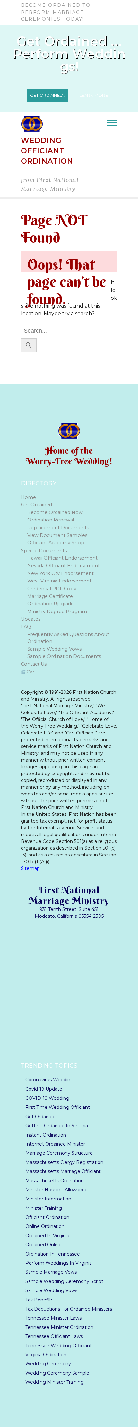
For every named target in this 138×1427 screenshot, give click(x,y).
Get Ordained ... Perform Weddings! (69, 53)
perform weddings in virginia (58, 1263)
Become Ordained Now (55, 512)
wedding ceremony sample (57, 1373)
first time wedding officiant (57, 1107)
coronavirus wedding (49, 1080)
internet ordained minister (55, 1144)
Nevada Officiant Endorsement (63, 566)
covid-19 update (43, 1089)
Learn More (93, 95)
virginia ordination (45, 1355)
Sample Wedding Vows (54, 649)
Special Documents (44, 550)
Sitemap (30, 868)
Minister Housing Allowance (56, 1190)
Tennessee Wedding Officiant (58, 1346)
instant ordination (45, 1135)
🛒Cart (28, 672)
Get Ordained (36, 505)
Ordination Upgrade (50, 604)
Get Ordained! (47, 95)
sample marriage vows (51, 1272)
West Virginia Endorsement (59, 581)
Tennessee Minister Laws (53, 1318)
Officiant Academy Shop (55, 543)
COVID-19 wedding (47, 1098)
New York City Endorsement (60, 573)
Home (28, 497)
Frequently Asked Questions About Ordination (68, 638)
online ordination (45, 1226)
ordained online (43, 1245)
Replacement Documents (58, 528)
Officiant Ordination (47, 1217)
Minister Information (48, 1199)
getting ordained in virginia (56, 1126)
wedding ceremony (48, 1364)
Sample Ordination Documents (64, 656)
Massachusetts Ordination (54, 1181)
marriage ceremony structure (59, 1153)
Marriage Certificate (50, 596)
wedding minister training (54, 1382)
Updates (30, 619)
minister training (43, 1208)
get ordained (40, 1117)
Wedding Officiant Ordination (47, 151)
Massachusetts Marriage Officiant (63, 1171)
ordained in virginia (47, 1236)
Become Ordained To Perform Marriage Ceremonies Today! (56, 12)
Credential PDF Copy (51, 589)
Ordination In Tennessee (52, 1254)
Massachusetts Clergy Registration (64, 1162)
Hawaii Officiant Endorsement (62, 558)
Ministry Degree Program (57, 611)
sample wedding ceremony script (64, 1282)
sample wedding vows (51, 1291)
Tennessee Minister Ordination (59, 1327)
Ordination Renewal (50, 520)
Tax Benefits (39, 1300)
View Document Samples (57, 535)
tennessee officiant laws (54, 1336)
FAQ (26, 627)
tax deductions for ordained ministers (68, 1309)
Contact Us (34, 664)
